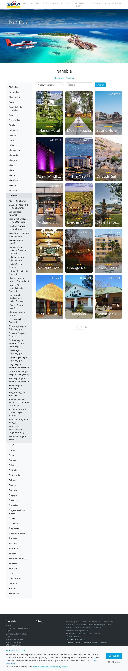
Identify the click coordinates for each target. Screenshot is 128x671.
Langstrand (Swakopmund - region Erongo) (16, 298)
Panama (12, 460)
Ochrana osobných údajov (16, 634)
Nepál (11, 445)
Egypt (11, 115)
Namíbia (70, 78)
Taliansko (13, 543)
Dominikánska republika (15, 108)
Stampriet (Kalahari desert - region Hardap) (18, 412)
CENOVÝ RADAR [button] (50, 3)
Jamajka (12, 135)
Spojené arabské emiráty (17, 512)
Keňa (11, 140)
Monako (13, 190)
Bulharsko (14, 92)
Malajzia (13, 160)
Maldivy (12, 165)
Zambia (12, 588)
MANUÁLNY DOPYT (79, 4)
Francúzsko (14, 120)
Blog (107, 3)
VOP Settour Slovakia (14, 642)
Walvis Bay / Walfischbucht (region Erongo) (16, 429)
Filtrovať (100, 84)
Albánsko (13, 87)
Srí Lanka (13, 523)
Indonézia (13, 130)
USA (11, 573)
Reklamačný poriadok (14, 639)
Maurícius (13, 180)
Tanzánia (13, 548)
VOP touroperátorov (14, 645)
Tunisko (13, 563)
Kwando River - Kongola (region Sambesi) (16, 288)
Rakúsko (13, 480)
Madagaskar (15, 150)
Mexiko (12, 185)
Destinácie (35, 3)
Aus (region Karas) (17, 200)
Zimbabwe (14, 593)
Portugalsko (14, 475)
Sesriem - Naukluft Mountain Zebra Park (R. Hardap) (19, 402)
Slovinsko (13, 500)
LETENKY (65, 3)
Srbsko (12, 518)
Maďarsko (13, 155)
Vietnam (13, 583)
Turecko (13, 568)
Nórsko (12, 450)
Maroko (12, 175)
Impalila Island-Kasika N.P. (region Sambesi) (17, 250)
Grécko (12, 125)
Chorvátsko (14, 97)
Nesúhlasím (114, 662)
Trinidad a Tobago (17, 558)
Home (25, 3)
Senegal (12, 485)
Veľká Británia (15, 578)
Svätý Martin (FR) (17, 533)
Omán (11, 455)
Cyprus (12, 102)
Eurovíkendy (95, 3)
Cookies (9, 636)
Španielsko (14, 505)
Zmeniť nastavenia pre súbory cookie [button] (50, 666)
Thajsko (12, 553)
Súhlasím (114, 655)
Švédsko (13, 538)
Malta (11, 170)
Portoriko (13, 470)
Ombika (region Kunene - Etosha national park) (16, 343)
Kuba (11, 145)
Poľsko (12, 465)
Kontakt (116, 3)
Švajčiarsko (14, 528)
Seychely (13, 490)
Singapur (13, 495)
